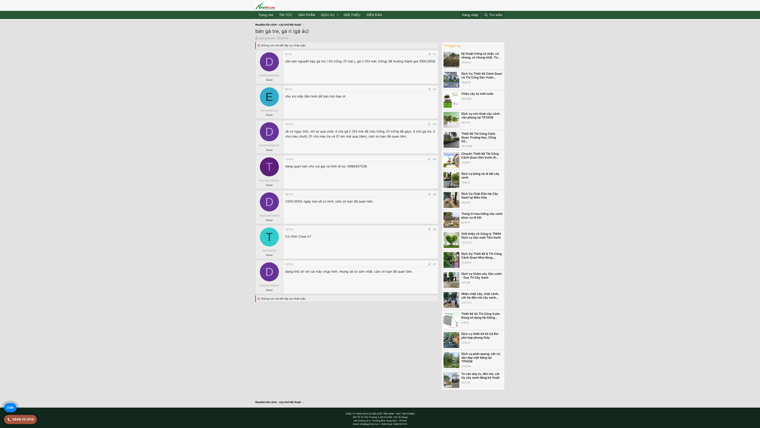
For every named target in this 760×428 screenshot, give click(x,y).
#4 (434, 159)
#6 (434, 229)
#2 (434, 89)
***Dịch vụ (452, 46)
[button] (338, 15)
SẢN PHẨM (306, 15)
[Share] (429, 54)
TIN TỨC (285, 15)
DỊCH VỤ (327, 15)
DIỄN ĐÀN (374, 15)
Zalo (10, 407)
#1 (434, 54)
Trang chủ (265, 15)
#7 (434, 264)
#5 (434, 194)
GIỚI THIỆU (352, 15)
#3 (434, 124)
